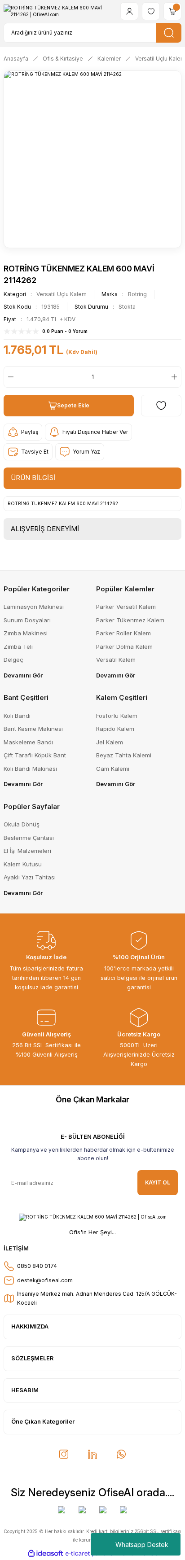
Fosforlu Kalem (116, 715)
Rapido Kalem (115, 728)
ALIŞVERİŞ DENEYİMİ (45, 528)
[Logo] (58, 11)
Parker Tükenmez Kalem (130, 620)
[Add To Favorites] (161, 405)
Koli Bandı (17, 715)
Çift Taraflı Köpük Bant (35, 755)
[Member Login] (129, 11)
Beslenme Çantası (29, 837)
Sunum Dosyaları (27, 620)
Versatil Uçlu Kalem (61, 294)
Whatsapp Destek (141, 1544)
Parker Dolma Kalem (124, 646)
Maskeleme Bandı (28, 742)
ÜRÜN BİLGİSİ (33, 477)
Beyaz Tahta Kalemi (123, 755)
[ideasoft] (45, 1554)
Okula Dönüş (22, 824)
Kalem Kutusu (23, 864)
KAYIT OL (157, 1182)
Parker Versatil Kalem (126, 606)
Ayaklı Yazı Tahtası (30, 877)
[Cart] (172, 11)
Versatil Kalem (116, 659)
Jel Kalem (109, 742)
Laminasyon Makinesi (34, 606)
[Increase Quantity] (176, 377)
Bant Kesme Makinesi (33, 728)
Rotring (137, 294)
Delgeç (13, 659)
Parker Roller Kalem (123, 633)
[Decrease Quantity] (9, 377)
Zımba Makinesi (26, 633)
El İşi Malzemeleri (27, 850)
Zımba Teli (18, 646)
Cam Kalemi (112, 768)
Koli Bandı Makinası (30, 768)
